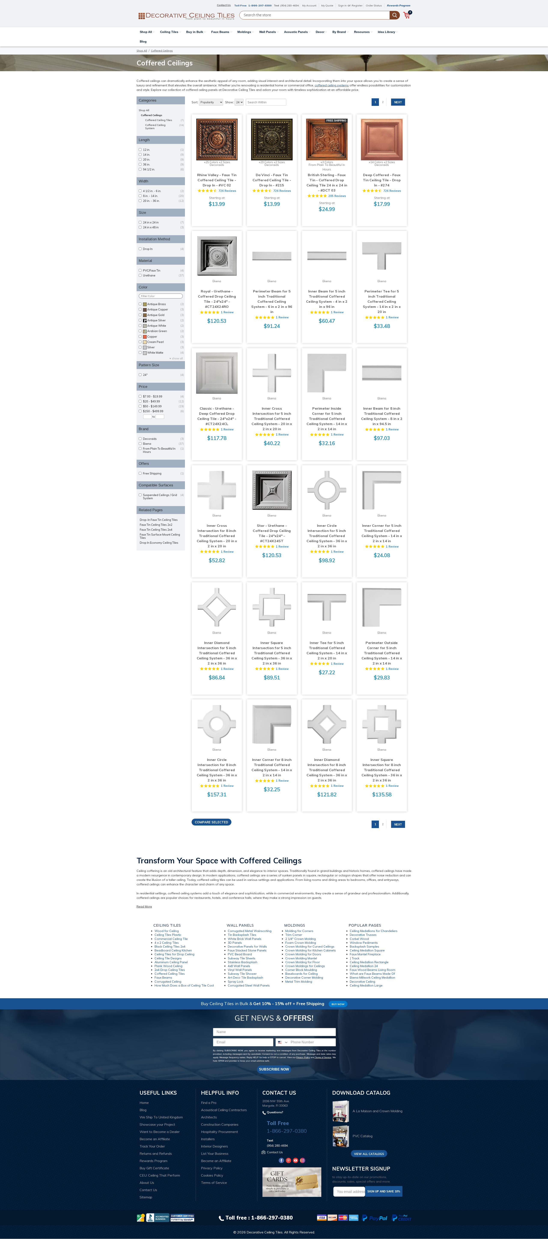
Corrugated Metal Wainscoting (249, 931)
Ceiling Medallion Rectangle (369, 962)
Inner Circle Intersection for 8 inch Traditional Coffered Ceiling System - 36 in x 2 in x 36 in (217, 770)
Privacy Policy (303, 1057)
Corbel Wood (359, 939)
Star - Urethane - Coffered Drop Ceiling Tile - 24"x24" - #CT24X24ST (272, 533)
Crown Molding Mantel (301, 958)
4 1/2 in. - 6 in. (163, 191)
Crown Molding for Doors (303, 954)
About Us (147, 1182)
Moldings (244, 32)
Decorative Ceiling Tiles (265, 1232)
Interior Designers (214, 1146)
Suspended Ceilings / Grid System (163, 496)
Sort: (195, 102)
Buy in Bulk (195, 32)
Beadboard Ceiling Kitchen (173, 950)
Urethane (163, 275)
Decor (320, 32)
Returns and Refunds (156, 1153)
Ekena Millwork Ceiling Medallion (372, 977)
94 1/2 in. (163, 169)
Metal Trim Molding (298, 982)
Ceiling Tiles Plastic (168, 935)
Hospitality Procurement (219, 1132)
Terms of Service (322, 1057)
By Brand (339, 32)
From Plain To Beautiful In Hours (163, 450)
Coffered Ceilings (151, 115)
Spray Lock (235, 982)
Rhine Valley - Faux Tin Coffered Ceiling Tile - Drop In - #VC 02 (217, 180)
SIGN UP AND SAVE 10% (383, 1191)
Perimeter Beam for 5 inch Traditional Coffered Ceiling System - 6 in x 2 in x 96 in (271, 301)
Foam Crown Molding (300, 943)
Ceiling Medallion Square (367, 950)
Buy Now (338, 1004)
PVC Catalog (362, 1136)
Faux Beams (220, 32)
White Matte (165, 352)
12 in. (163, 149)
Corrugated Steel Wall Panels (249, 985)
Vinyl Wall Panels (240, 970)
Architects (209, 1117)
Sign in (342, 5)
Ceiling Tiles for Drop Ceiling (174, 954)
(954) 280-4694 (289, 5)
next (398, 102)
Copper (165, 336)
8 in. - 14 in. (163, 196)
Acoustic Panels (296, 32)
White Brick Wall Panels (244, 939)
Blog (143, 41)
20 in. (163, 159)
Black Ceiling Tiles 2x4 (170, 946)
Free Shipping (163, 473)
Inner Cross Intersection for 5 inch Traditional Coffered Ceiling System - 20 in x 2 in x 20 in (272, 418)
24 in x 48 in (163, 227)
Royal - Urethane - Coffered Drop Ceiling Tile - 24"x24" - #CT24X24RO (217, 299)
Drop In (163, 249)
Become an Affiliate (155, 1139)
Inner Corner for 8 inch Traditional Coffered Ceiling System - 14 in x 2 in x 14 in (272, 767)
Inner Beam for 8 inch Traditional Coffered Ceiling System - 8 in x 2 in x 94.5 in (381, 416)
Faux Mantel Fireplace (365, 954)
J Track (354, 958)
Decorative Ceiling (362, 982)
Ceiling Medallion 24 (364, 966)
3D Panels (235, 943)
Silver (165, 347)
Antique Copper (165, 309)
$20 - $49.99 (163, 401)
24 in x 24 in (163, 222)
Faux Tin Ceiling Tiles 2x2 (156, 524)
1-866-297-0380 (260, 5)
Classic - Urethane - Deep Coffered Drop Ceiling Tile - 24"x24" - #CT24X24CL (216, 416)
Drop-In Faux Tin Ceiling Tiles (159, 519)
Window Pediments (364, 943)
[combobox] (282, 1042)
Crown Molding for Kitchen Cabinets (310, 950)
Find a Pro (208, 1102)
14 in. (163, 154)
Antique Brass (165, 304)
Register (357, 5)
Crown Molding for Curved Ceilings (309, 946)
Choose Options (217, 144)
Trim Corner (293, 935)
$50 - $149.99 (163, 406)
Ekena (163, 443)
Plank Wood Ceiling (168, 966)
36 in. (163, 164)
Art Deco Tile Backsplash (245, 977)
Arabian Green (165, 331)
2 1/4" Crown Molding (300, 939)
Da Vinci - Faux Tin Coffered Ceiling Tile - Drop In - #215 (272, 180)
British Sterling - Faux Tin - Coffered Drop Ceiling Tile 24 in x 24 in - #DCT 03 (327, 182)
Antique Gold (165, 315)
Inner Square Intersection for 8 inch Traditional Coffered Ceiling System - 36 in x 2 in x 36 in (382, 770)
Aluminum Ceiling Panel (171, 962)
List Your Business (214, 1153)
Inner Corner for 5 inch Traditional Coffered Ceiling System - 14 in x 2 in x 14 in (382, 533)
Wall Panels (268, 32)
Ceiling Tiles (169, 32)
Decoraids (163, 438)
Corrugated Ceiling (168, 982)
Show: (229, 102)
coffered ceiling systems (332, 85)
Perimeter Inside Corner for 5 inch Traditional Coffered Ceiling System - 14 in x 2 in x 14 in (327, 418)
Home (144, 1102)
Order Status (374, 5)
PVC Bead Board (240, 954)
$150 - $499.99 (163, 411)
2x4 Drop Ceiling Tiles (170, 970)
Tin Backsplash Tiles (242, 935)
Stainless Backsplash (242, 962)
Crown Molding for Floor (302, 962)
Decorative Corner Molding (304, 977)
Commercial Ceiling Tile (171, 939)
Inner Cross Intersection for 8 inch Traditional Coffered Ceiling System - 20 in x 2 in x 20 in (217, 535)
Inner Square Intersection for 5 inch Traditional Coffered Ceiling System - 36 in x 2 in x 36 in (272, 653)
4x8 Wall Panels (239, 966)
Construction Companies (219, 1124)
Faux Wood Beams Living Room (372, 970)
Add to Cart (217, 260)
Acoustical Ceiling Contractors (224, 1110)
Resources (362, 32)
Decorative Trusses (363, 935)
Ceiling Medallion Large (366, 985)
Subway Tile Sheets (241, 958)
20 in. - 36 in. (163, 200)
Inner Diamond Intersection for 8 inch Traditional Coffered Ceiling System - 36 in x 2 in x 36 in (327, 770)
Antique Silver (165, 320)
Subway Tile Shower (242, 974)
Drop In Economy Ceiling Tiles (159, 542)
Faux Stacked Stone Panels (247, 950)
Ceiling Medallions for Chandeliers (374, 931)
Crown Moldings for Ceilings (305, 966)
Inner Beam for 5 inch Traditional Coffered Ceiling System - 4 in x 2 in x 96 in (326, 299)
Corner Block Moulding (301, 970)
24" (163, 375)
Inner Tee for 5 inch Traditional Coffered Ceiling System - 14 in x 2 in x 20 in (327, 650)
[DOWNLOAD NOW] (158, 1217)
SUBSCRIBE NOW (274, 1069)
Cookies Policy (212, 1175)
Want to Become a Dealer (160, 1132)
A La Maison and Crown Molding (377, 1111)
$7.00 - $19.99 (163, 396)
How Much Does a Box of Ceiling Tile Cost (184, 985)
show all (177, 358)
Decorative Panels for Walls (247, 946)
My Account (309, 5)
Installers (208, 1139)
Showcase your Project (157, 1124)
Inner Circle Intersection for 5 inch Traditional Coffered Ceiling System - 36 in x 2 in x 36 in (327, 535)
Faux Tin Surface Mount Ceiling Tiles (160, 536)
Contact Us (148, 1190)
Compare (215, 136)
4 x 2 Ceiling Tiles (167, 943)
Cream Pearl (165, 342)
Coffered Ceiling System (164, 126)
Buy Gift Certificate (154, 1168)
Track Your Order (152, 1146)
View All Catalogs (369, 1154)
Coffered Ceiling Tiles (164, 120)
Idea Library (387, 32)
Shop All (146, 32)
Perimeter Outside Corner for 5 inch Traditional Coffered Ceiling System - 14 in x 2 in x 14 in (382, 653)
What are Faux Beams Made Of (372, 974)
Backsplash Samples (364, 946)
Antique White (165, 325)
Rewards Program (398, 5)
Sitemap (146, 1197)
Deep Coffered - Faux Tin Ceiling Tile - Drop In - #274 (382, 180)
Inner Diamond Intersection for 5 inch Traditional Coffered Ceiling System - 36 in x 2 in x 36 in (217, 653)
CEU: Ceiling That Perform (160, 1175)
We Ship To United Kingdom (161, 1117)
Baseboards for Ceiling (301, 974)
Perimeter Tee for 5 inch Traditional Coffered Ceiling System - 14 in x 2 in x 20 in (382, 301)
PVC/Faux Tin (163, 270)
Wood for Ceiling (167, 931)
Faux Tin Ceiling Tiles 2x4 (156, 529)
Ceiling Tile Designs (168, 958)
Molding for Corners (299, 931)
